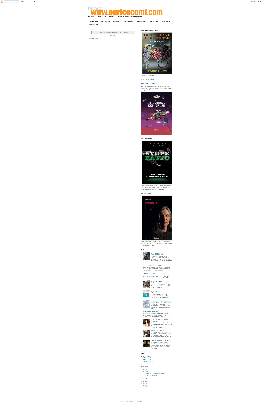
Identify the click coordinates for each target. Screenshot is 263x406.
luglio (146, 371)
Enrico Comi (115, 21)
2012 (144, 383)
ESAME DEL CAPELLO (157, 330)
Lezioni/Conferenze (127, 21)
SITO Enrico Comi (148, 362)
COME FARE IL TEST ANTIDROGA (152, 312)
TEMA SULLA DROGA (149, 273)
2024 (144, 379)
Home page (113, 36)
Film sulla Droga (93, 24)
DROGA (95, 8)
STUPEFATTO (147, 360)
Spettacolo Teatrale (141, 21)
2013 (144, 381)
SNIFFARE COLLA (156, 281)
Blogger (139, 401)
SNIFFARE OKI (155, 291)
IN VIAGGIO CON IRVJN (149, 83)
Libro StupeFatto (105, 21)
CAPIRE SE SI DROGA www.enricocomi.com (157, 253)
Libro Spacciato (93, 21)
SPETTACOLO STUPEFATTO (147, 357)
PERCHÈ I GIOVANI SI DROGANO (160, 340)
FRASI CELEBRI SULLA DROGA (152, 265)
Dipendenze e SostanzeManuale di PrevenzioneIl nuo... (154, 374)
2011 (144, 386)
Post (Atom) (98, 38)
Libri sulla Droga (153, 21)
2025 (144, 369)
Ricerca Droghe (165, 21)
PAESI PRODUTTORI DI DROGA (160, 301)
